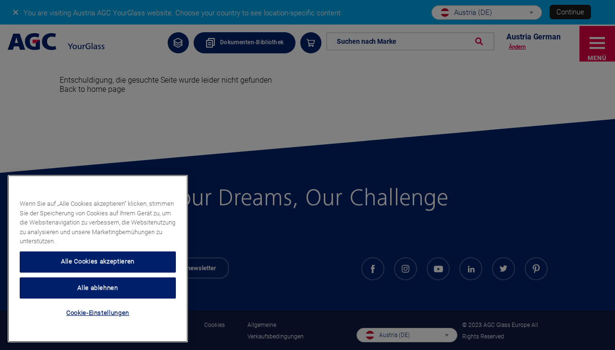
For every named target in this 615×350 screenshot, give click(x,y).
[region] (98, 258)
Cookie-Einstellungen (97, 312)
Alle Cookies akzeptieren (98, 261)
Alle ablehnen (97, 287)
